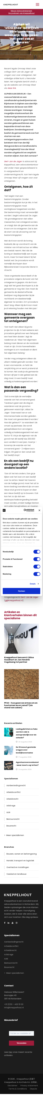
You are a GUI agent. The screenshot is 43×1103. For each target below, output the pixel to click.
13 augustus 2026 (25, 769)
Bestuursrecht (13, 819)
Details (33, 584)
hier (10, 1052)
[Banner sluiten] (39, 510)
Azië (8, 812)
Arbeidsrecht (12, 799)
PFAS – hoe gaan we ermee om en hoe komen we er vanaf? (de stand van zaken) (21, 705)
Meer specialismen (15, 835)
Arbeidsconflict (13, 792)
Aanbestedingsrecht (16, 785)
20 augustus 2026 (25, 742)
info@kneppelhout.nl (14, 1007)
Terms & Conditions (17, 1088)
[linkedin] (8, 922)
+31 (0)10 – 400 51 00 (13, 1004)
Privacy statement (29, 1085)
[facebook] (4, 922)
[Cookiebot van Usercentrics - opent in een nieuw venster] (25, 510)
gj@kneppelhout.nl (14, 600)
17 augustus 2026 (24, 757)
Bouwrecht (11, 826)
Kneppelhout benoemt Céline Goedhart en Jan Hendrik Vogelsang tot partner (19, 659)
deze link (12, 88)
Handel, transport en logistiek (20, 860)
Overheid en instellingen (17, 867)
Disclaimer (12, 1085)
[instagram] (16, 922)
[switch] (36, 559)
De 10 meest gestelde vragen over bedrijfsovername (26, 750)
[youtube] (12, 922)
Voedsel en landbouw (16, 874)
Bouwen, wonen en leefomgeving (21, 854)
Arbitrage (10, 805)
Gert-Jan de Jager (13, 161)
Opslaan (21, 591)
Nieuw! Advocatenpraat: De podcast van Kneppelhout (21, 11)
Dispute (33, 1088)
